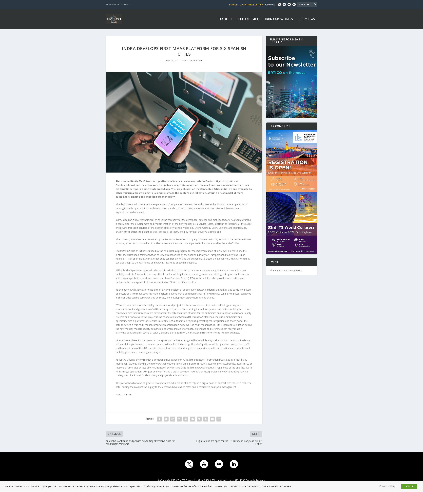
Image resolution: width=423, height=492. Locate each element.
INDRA (128, 394)
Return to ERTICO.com (118, 4)
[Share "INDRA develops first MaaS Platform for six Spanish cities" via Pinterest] (186, 419)
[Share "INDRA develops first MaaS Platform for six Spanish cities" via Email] (212, 419)
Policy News (306, 19)
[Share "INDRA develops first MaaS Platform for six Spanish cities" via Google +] (172, 419)
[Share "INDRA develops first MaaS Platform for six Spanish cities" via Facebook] (159, 419)
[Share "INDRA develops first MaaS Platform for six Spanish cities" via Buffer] (199, 419)
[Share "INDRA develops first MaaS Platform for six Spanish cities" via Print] (219, 419)
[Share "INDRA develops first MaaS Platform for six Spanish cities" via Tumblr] (179, 419)
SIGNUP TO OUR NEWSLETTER (246, 4)
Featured (225, 19)
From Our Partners (279, 19)
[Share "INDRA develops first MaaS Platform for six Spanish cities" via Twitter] (166, 419)
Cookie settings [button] (387, 486)
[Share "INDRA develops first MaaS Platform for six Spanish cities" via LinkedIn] (192, 419)
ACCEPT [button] (409, 486)
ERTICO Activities (248, 19)
